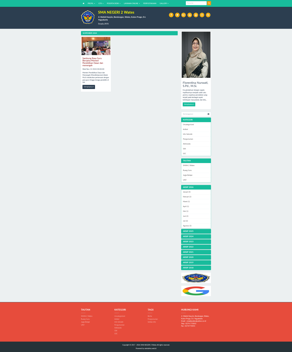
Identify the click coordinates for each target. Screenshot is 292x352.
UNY (184, 180)
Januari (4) (186, 192)
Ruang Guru (187, 170)
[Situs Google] (196, 291)
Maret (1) (186, 201)
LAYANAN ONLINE (131, 3)
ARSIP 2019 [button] (188, 262)
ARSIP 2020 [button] (188, 257)
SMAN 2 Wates (189, 165)
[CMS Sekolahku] (196, 277)
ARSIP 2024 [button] (188, 236)
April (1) (186, 206)
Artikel (185, 129)
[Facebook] (171, 15)
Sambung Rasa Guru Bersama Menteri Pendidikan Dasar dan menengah (92, 62)
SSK (184, 149)
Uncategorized (188, 124)
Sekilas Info (152, 322)
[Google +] (183, 15)
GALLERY (163, 3)
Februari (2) (187, 197)
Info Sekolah (187, 134)
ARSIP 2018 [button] (188, 268)
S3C (184, 153)
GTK (100, 3)
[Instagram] (202, 15)
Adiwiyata (186, 144)
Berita (150, 316)
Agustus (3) (187, 226)
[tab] (196, 187)
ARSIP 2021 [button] (188, 252)
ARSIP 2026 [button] (188, 187)
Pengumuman (188, 139)
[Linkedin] (189, 15)
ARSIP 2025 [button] (188, 231)
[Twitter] (177, 15)
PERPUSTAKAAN (149, 3)
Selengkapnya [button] (88, 87)
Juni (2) (185, 216)
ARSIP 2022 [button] (188, 247)
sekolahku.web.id (150, 348)
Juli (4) (185, 221)
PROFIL (91, 3)
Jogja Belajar (187, 175)
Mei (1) (185, 211)
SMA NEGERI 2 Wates (148, 345)
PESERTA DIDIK (113, 3)
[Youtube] (196, 15)
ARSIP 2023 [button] (188, 242)
